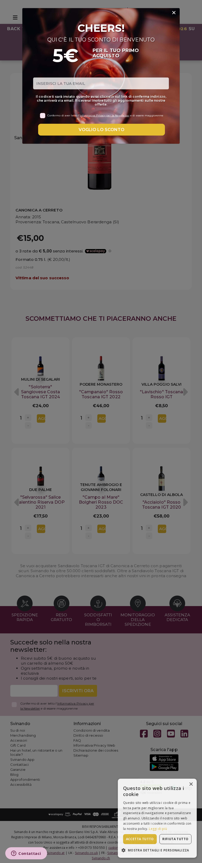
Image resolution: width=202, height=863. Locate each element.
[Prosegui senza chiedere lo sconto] (174, 13)
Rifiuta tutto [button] (175, 839)
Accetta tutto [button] (140, 839)
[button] (157, 850)
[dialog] (157, 818)
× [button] (191, 784)
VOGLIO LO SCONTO (101, 129)
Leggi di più (158, 828)
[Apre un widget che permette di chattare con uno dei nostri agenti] (26, 853)
